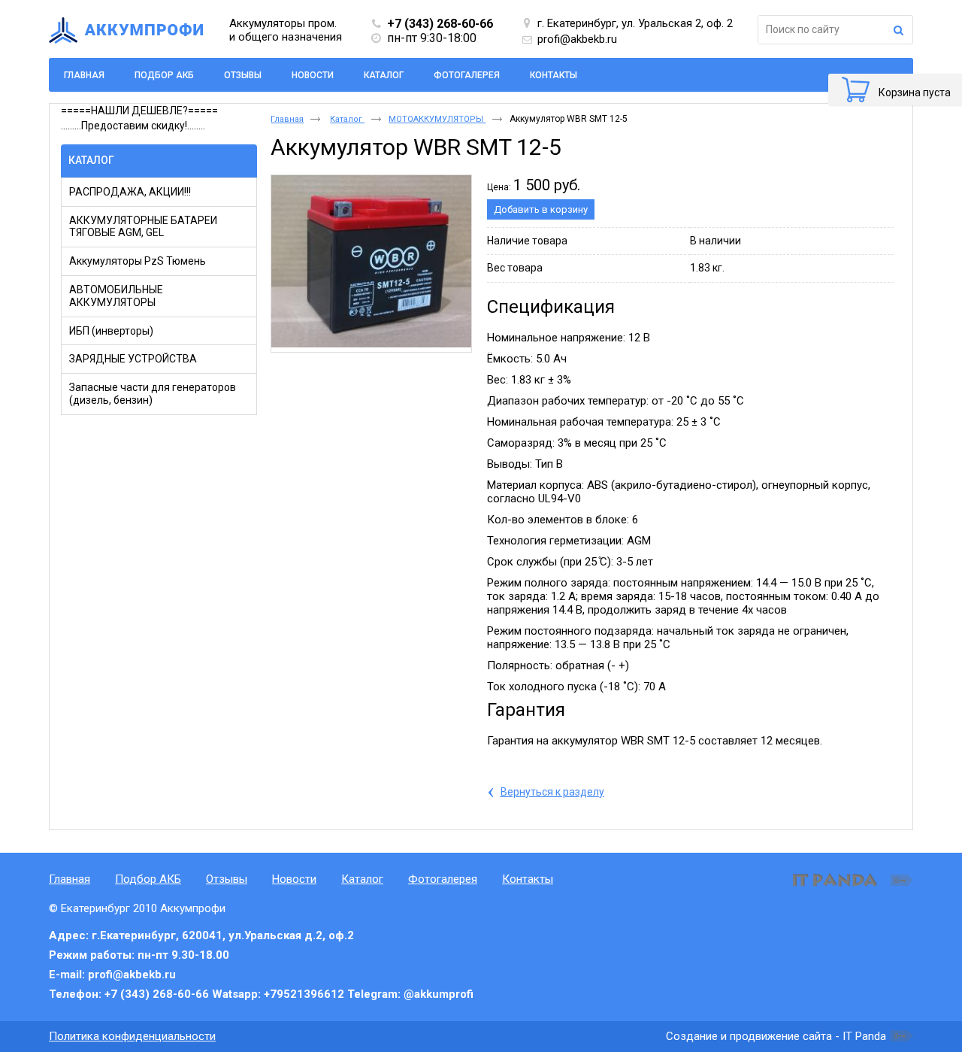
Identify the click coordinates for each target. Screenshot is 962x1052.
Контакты (527, 879)
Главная (287, 119)
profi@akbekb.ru (577, 39)
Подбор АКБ (148, 879)
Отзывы (226, 879)
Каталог (91, 160)
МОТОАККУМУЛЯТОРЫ (437, 119)
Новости (294, 879)
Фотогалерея (442, 879)
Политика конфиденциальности (132, 1036)
